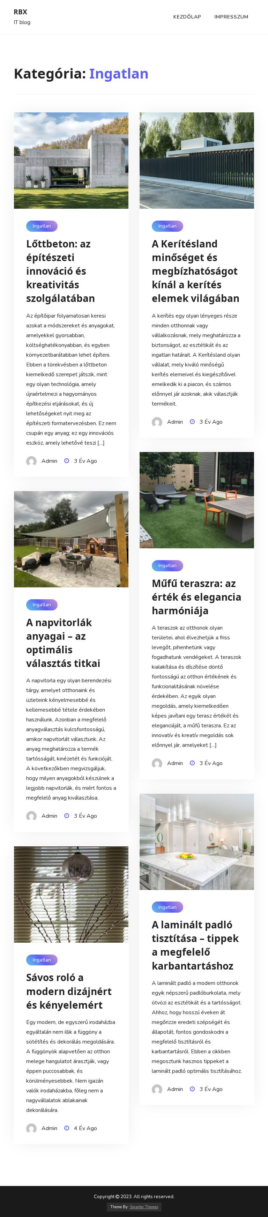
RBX (20, 11)
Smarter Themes (144, 1207)
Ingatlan (42, 226)
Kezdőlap (187, 17)
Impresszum (231, 17)
